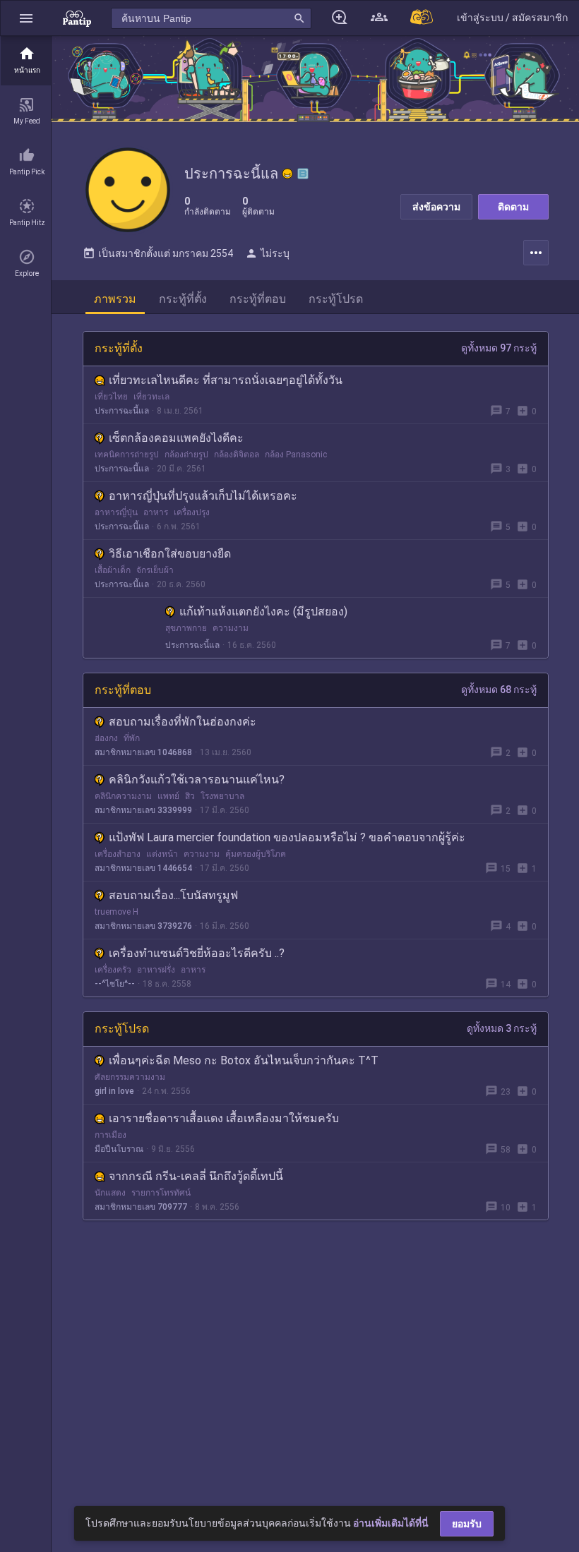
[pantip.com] (77, 18)
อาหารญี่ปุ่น (116, 512)
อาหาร (155, 512)
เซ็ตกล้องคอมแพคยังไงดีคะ (176, 438)
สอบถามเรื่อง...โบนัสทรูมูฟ (173, 895)
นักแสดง (110, 1193)
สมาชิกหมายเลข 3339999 (143, 810)
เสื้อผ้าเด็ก (113, 570)
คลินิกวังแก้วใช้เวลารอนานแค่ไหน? (197, 779)
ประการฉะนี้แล (122, 411)
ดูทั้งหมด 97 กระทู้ (499, 348)
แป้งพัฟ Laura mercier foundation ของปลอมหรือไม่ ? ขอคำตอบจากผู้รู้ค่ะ (287, 837)
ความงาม (231, 628)
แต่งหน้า (162, 854)
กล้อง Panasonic (296, 454)
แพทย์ (168, 796)
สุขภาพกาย (186, 628)
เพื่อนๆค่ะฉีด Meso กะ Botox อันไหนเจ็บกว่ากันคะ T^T (243, 1060)
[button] (26, 18)
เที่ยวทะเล (151, 397)
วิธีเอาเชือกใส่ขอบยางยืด (170, 553)
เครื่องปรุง (192, 512)
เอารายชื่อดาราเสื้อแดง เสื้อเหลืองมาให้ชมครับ (224, 1118)
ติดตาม (513, 206)
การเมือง (110, 1135)
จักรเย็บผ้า (155, 570)
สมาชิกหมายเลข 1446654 (143, 868)
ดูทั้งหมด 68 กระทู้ (499, 689)
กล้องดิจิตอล (236, 454)
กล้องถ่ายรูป (186, 454)
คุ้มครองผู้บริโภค (255, 854)
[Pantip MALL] (422, 18)
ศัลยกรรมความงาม (130, 1077)
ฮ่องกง (106, 738)
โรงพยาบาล (222, 796)
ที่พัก (132, 738)
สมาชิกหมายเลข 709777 (141, 1207)
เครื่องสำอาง (118, 854)
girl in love (114, 1091)
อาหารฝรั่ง (156, 970)
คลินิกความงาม (123, 796)
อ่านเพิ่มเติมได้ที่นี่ (391, 1523)
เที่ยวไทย (111, 397)
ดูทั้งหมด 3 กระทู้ (502, 1028)
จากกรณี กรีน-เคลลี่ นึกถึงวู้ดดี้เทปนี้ (196, 1176)
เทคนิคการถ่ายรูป (127, 454)
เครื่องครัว (113, 970)
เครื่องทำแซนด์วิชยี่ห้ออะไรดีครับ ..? (197, 953)
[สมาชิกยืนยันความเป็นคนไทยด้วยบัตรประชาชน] (287, 173)
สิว (190, 796)
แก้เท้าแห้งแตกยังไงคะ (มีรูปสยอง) (263, 611)
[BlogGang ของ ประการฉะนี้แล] (303, 173)
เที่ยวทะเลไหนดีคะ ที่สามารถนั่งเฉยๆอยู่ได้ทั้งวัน (225, 380)
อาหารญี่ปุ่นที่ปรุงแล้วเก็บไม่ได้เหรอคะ (203, 496)
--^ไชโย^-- (115, 984)
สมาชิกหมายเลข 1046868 (143, 752)
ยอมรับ (467, 1523)
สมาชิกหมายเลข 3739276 (143, 926)
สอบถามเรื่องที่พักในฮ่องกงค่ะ (182, 721)
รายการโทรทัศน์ (161, 1193)
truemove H (116, 912)
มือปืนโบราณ (119, 1149)
